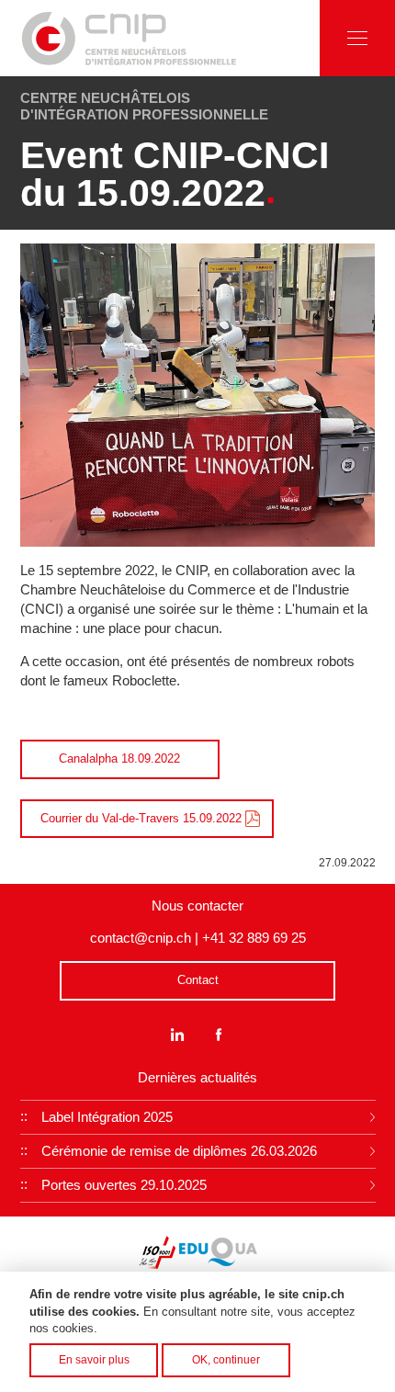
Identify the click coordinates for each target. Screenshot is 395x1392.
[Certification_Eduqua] (218, 1252)
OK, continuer (226, 1359)
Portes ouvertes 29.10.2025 (124, 1185)
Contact (198, 980)
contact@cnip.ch (140, 937)
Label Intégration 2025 (107, 1117)
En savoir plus (94, 1359)
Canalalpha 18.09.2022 (119, 758)
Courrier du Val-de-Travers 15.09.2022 (141, 818)
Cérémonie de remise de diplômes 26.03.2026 (179, 1151)
